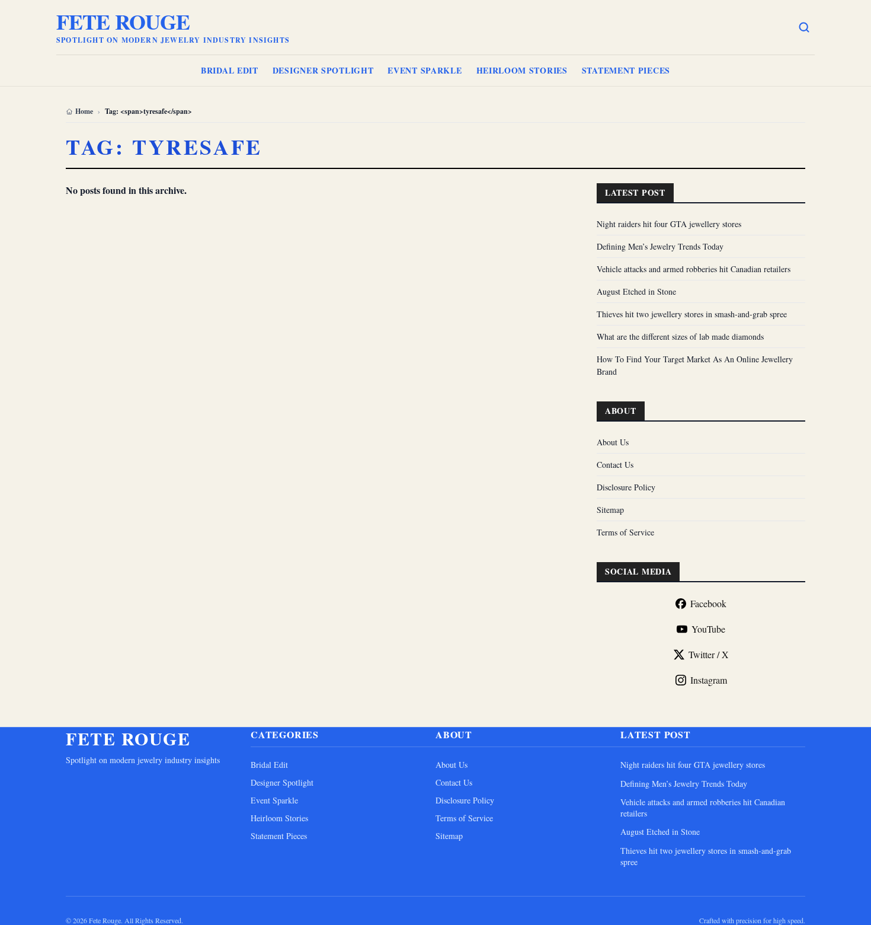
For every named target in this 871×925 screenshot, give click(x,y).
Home (84, 111)
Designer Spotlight (323, 70)
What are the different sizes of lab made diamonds (680, 336)
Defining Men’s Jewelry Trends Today (660, 246)
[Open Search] (804, 27)
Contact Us (615, 464)
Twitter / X (709, 654)
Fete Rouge (123, 21)
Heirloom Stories (522, 70)
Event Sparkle (425, 70)
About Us (613, 442)
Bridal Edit (229, 70)
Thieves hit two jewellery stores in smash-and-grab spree (692, 314)
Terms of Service (625, 532)
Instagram (708, 680)
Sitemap (610, 509)
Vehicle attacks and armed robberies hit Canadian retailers (693, 269)
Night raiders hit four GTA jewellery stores (669, 223)
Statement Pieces (626, 70)
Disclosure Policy (626, 487)
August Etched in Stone (636, 291)
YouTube (708, 629)
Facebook (708, 603)
